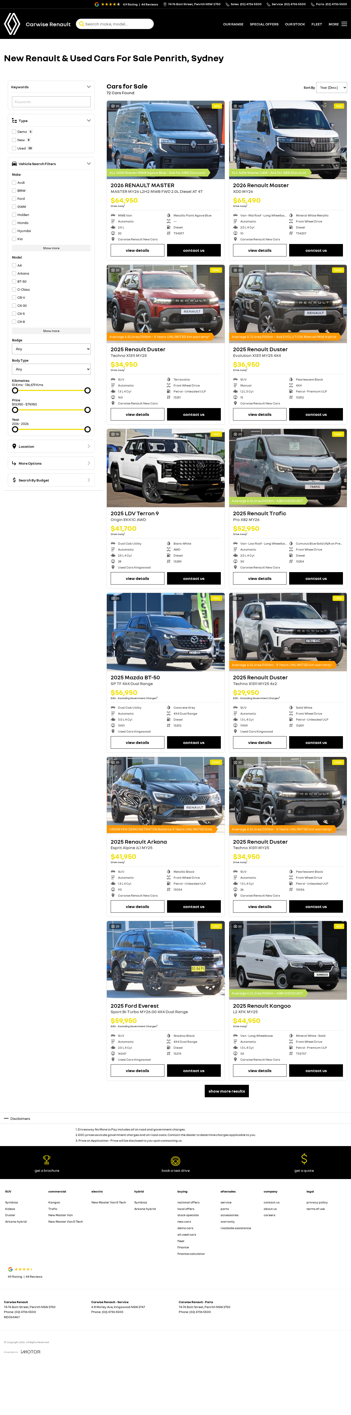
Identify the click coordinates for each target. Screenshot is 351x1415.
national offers (188, 1202)
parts (225, 1209)
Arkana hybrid (16, 1221)
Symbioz (11, 1202)
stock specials (188, 1215)
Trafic (52, 1209)
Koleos (10, 1209)
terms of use (316, 1209)
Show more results (227, 1091)
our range (233, 24)
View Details (137, 250)
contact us (272, 1202)
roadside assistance (236, 1228)
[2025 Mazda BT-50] (166, 632)
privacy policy (317, 1202)
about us (270, 1209)
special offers (264, 24)
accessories (230, 1215)
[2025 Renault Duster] (166, 304)
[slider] (15, 390)
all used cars (186, 1234)
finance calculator (191, 1254)
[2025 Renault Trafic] (288, 468)
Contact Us (193, 250)
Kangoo (54, 1202)
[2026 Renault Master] (288, 140)
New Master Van (60, 1215)
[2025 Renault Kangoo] (288, 960)
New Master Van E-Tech (65, 1221)
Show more (51, 248)
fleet (317, 24)
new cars (184, 1221)
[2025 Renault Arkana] (166, 796)
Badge (17, 340)
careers (269, 1215)
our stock (295, 24)
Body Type (20, 360)
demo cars (185, 1228)
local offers (185, 1209)
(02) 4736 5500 (25, 1312)
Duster (10, 1215)
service (226, 1202)
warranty (228, 1221)
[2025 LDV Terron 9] (166, 468)
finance (183, 1247)
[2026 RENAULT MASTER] (166, 140)
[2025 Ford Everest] (166, 960)
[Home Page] (12, 24)
